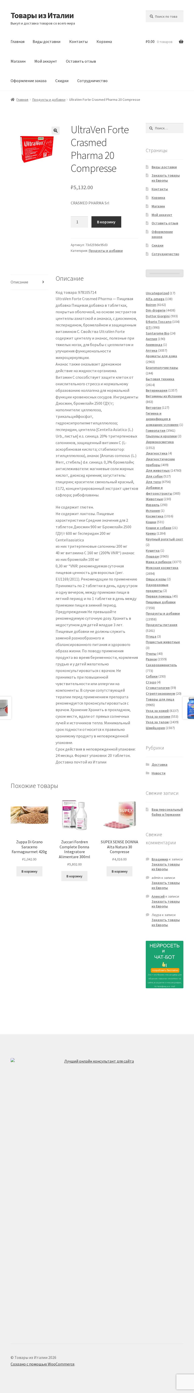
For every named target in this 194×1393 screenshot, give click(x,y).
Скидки (61, 80)
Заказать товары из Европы (166, 178)
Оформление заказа (28, 80)
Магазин (18, 61)
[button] (56, 131)
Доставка (159, 764)
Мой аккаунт (45, 61)
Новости (158, 773)
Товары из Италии (42, 15)
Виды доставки (46, 41)
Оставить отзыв (81, 61)
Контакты (78, 41)
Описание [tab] (19, 281)
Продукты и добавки (48, 99)
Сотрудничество (92, 80)
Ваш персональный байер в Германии (167, 812)
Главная (18, 41)
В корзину (106, 221)
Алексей (158, 896)
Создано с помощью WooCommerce (43, 1363)
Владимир (160, 859)
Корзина (104, 41)
